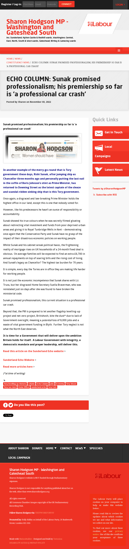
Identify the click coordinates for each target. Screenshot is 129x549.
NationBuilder (25, 539)
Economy (60, 384)
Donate (37, 448)
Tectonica (57, 539)
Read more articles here (18, 366)
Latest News (113, 169)
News (18, 58)
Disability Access (18, 543)
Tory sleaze (71, 384)
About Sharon (18, 448)
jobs (52, 384)
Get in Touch (113, 132)
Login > (120, 4)
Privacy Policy (37, 543)
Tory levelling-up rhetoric (15, 384)
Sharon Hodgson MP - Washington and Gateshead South (37, 27)
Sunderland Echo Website (18, 359)
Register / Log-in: (11, 4)
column (31, 384)
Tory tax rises (10, 387)
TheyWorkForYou (44, 513)
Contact (66, 448)
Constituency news (17, 62)
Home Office (23, 387)
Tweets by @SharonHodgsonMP (109, 188)
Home (9, 58)
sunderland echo (38, 387)
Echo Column (42, 384)
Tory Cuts (52, 387)
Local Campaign (19, 457)
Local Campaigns (103, 151)
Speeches (96, 448)
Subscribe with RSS (106, 194)
